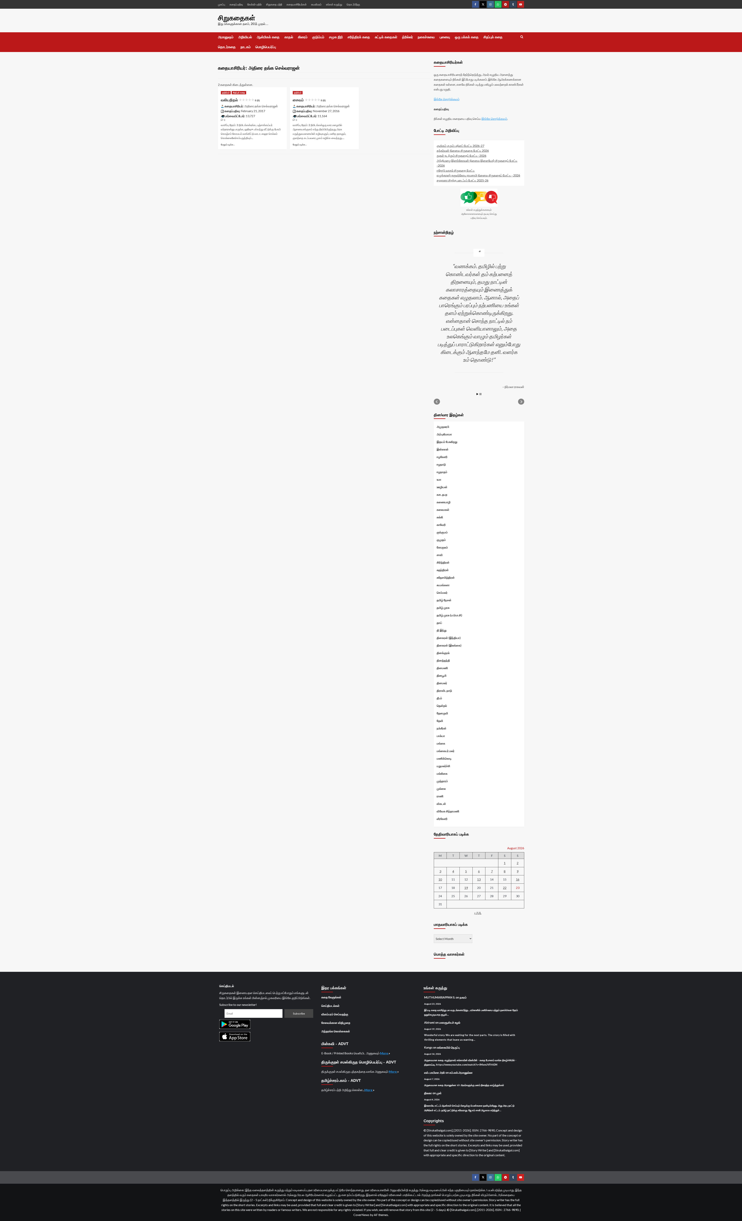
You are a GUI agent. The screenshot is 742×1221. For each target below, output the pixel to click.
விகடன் (441, 803)
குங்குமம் (442, 532)
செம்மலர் (442, 592)
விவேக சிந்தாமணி (448, 811)
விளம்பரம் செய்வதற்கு (334, 1014)
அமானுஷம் (225, 37)
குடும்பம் (318, 37)
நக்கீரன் (441, 728)
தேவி (440, 720)
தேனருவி (442, 713)
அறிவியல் (245, 37)
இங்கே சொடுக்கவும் (446, 99)
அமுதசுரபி (443, 426)
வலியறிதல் (240, 100)
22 (504, 887)
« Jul (477, 913)
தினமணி (442, 668)
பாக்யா (441, 736)
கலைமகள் (443, 509)
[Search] (521, 37)
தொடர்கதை (227, 47)
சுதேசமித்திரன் (446, 577)
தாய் (439, 622)
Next (521, 402)
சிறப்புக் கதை (493, 37)
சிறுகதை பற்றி (274, 4)
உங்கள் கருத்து (334, 4)
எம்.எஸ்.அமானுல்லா (461, 1072)
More (384, 1053)
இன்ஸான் (442, 449)
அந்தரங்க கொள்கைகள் (335, 1031)
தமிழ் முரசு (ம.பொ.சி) (449, 615)
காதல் (288, 37)
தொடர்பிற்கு (353, 4)
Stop (480, 394)
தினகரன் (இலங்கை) (449, 645)
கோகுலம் (442, 547)
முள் (439, 1093)
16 (517, 879)
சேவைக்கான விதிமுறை (335, 1022)
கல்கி (440, 517)
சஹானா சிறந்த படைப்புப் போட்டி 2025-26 (462, 180)
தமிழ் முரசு (443, 607)
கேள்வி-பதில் (254, 4)
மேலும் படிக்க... (228, 144)
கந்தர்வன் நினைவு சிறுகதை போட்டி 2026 (463, 150)
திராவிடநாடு (444, 690)
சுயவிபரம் (316, 4)
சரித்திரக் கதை (359, 37)
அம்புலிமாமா (444, 434)
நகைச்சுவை (426, 37)
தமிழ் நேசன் (444, 600)
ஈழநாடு (441, 464)
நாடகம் (246, 47)
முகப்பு (221, 4)
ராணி (440, 796)
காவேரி (441, 524)
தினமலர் (442, 683)
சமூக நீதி (336, 37)
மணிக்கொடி (444, 758)
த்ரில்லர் (407, 37)
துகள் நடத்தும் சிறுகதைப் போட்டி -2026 (461, 155)
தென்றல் (442, 705)
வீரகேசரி (442, 818)
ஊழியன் (442, 487)
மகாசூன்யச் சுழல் (449, 1022)
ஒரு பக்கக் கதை (467, 37)
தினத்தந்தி (443, 660)
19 (466, 887)
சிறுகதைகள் (236, 18)
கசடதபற (442, 494)
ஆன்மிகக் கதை (268, 37)
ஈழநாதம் (442, 472)
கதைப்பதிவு (236, 4)
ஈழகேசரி (442, 457)
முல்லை (441, 788)
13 (479, 879)
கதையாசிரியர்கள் (297, 4)
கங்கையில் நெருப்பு (448, 1047)
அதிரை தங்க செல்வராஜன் (261, 106)
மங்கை (441, 743)
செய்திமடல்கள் (330, 1005)
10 (440, 879)
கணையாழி (444, 502)
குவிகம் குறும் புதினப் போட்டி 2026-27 (460, 146)
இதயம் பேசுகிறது (447, 441)
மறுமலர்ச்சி (443, 766)
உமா (439, 479)
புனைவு (445, 37)
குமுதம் (441, 539)
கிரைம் (302, 37)
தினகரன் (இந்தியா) (449, 637)
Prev (437, 402)
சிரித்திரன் (443, 562)
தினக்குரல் (443, 653)
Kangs (428, 1047)
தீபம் (439, 698)
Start (477, 394)
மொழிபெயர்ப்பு (265, 47)
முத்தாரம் (442, 781)
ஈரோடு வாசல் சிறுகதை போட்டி (456, 170)
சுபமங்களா (443, 585)
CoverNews (361, 1215)
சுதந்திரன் (443, 570)
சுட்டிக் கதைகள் (386, 37)
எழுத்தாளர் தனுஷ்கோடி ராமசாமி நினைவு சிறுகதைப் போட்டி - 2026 (478, 175)
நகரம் (463, 997)
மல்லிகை (442, 773)
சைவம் (309, 100)
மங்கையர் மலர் (445, 751)
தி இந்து (442, 630)
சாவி (440, 555)
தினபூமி (442, 675)
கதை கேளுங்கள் (331, 997)
